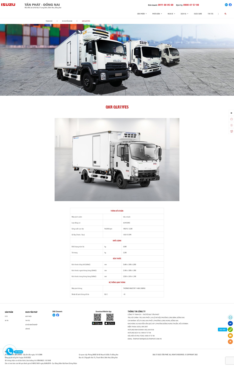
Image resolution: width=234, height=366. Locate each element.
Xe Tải (6, 320)
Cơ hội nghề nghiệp (31, 325)
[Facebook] (230, 4)
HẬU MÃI (222, 329)
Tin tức (210, 14)
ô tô (6, 316)
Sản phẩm (9, 312)
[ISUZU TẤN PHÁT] (8, 4)
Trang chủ (49, 21)
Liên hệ (27, 329)
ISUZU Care (198, 14)
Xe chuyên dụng (67, 21)
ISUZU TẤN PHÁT (31, 312)
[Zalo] (226, 4)
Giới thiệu (28, 316)
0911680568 (19, 352)
